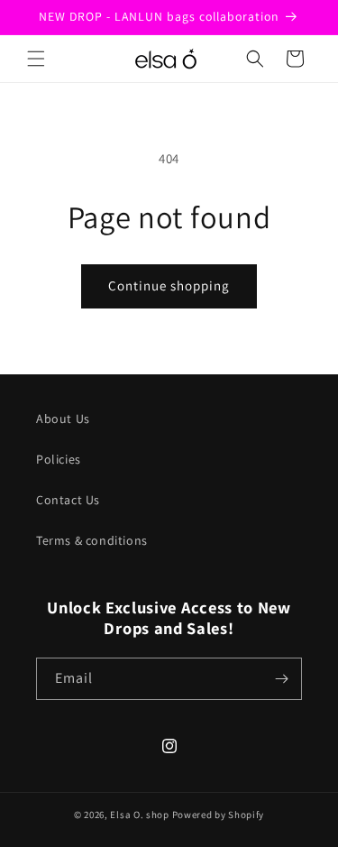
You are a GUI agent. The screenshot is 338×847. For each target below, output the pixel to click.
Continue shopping (169, 285)
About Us (63, 418)
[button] (36, 58)
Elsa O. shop (139, 814)
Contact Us (68, 500)
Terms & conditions (92, 540)
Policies (58, 459)
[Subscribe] (281, 679)
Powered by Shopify (218, 814)
